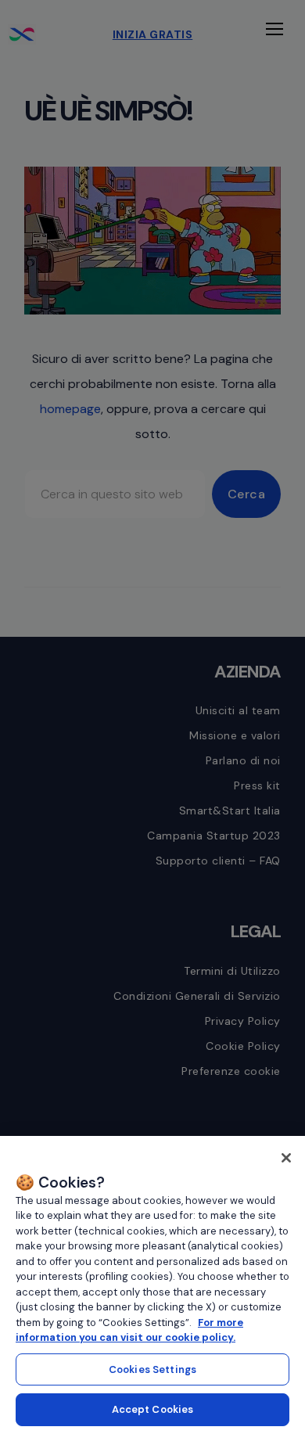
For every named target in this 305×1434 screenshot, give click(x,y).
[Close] (286, 1158)
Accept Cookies (153, 1409)
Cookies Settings (152, 1369)
